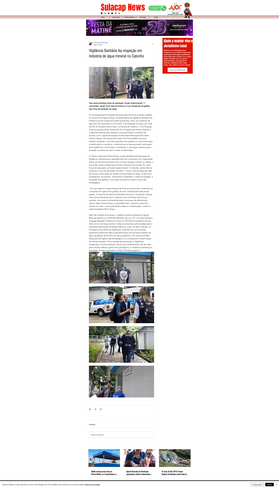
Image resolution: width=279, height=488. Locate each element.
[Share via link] (101, 409)
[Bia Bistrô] (138, 33)
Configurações (257, 484)
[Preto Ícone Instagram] (116, 13)
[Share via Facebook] (90, 409)
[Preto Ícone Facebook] (105, 13)
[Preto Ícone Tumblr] (119, 13)
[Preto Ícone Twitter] (109, 13)
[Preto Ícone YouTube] (112, 13)
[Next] (189, 27)
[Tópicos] (102, 13)
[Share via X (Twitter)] (95, 409)
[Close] (276, 484)
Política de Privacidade (92, 484)
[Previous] (89, 27)
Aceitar (269, 484)
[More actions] (152, 43)
